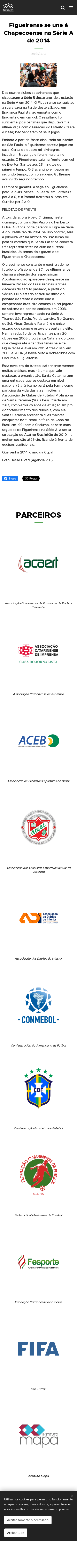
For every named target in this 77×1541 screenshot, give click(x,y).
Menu (71, 7)
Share (12, 478)
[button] (63, 7)
